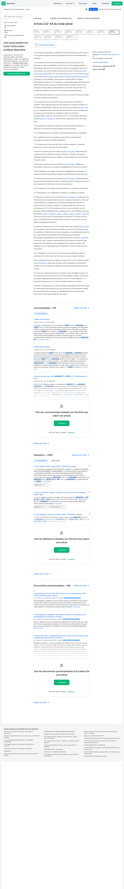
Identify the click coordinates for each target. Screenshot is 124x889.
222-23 (50, 76)
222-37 (77, 76)
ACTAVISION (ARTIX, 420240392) (53, 749)
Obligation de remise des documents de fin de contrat (59, 734)
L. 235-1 (71, 214)
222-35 (67, 76)
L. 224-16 (51, 214)
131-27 (79, 62)
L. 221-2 (44, 214)
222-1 (80, 71)
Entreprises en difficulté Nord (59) (93, 736)
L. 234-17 (83, 237)
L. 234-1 (58, 214)
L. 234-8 (65, 214)
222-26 (56, 76)
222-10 (45, 73)
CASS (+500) (55, 460)
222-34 (61, 76)
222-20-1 (50, 118)
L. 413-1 (84, 214)
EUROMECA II (7, 751)
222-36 (72, 76)
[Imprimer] (86, 9)
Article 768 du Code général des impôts (95, 756)
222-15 (45, 76)
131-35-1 (85, 174)
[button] (83, 3)
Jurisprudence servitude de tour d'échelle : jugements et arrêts (102, 738)
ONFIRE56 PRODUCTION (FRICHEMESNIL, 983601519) (59, 731)
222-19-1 (81, 107)
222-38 (81, 76)
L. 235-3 (77, 214)
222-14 (66, 73)
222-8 (41, 73)
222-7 (36, 73)
